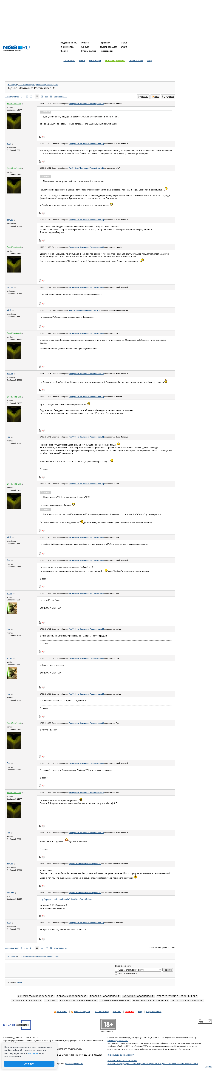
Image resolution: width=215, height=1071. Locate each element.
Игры (124, 42)
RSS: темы (62, 1011)
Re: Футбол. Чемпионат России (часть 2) (86, 104)
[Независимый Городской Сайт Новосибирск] (16, 48)
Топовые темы (136, 60)
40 (46, 96)
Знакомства (67, 46)
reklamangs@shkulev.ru (118, 1041)
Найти (82, 60)
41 (51, 96)
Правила (129, 1011)
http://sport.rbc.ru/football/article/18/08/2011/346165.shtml (66, 899)
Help (140, 1011)
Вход (149, 60)
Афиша (85, 46)
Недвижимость (68, 42)
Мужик (19, 982)
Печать (144, 96)
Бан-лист (117, 1011)
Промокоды (106, 51)
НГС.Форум (12, 84)
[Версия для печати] (40, 137)
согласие (33, 1053)
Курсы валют (88, 51)
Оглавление (69, 60)
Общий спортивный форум (47, 84)
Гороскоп (105, 42)
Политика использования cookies (122, 1061)
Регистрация (95, 60)
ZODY (124, 46)
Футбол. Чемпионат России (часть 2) (84, 310)
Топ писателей (102, 1011)
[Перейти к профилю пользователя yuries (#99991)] (12, 613)
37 (31, 96)
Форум (64, 51)
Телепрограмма (108, 46)
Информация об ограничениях (121, 1055)
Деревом (170, 96)
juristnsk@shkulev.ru (74, 1063)
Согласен (29, 1063)
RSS (156, 96)
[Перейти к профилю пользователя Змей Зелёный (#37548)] (14, 128)
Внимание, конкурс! (115, 60)
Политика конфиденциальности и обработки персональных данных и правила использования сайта (153, 1063)
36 (27, 96)
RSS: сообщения (82, 1011)
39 (42, 96)
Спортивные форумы (26, 84)
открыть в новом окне (127, 974)
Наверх (208, 1066)
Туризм (85, 42)
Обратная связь (153, 1011)
